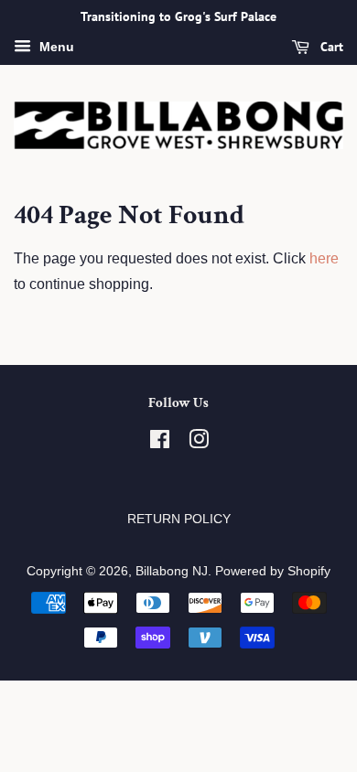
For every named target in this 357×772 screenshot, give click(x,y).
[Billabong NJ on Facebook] (159, 443)
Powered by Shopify (272, 571)
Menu (55, 46)
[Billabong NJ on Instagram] (199, 443)
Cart (330, 46)
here (324, 258)
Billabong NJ (171, 571)
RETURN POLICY (179, 519)
